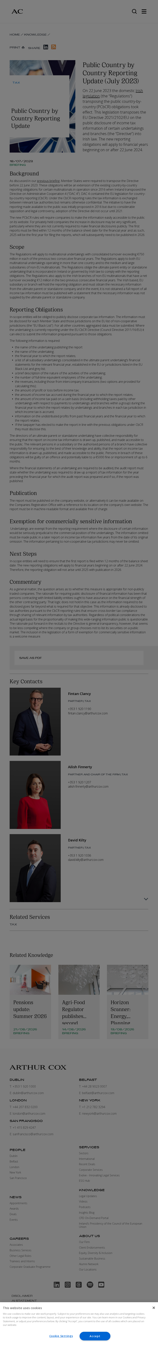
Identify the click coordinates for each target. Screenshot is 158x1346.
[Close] (154, 1308)
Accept (95, 1336)
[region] (79, 1324)
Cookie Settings (61, 1336)
